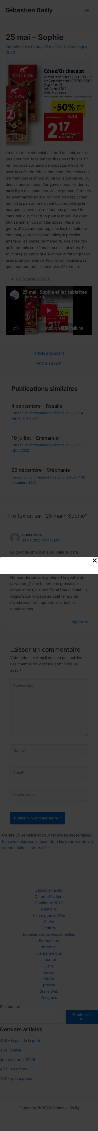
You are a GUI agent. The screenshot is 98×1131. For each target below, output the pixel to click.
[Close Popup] (94, 561)
